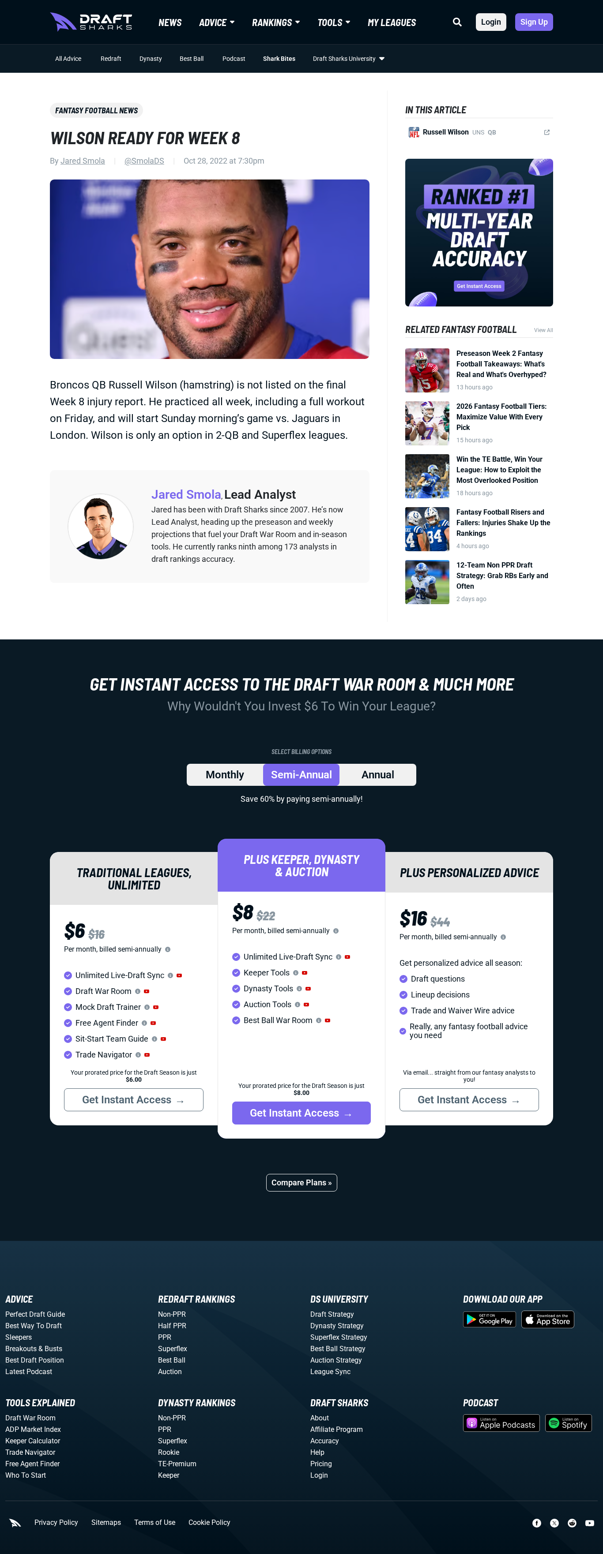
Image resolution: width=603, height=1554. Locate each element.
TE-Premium (177, 1464)
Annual (378, 775)
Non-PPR (172, 1314)
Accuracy (324, 1441)
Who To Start (25, 1475)
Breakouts (21, 1349)
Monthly (225, 775)
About (319, 1418)
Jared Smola (82, 160)
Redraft (111, 58)
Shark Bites (279, 58)
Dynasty (150, 58)
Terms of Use (154, 1523)
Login (491, 21)
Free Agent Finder (32, 1464)
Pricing (321, 1464)
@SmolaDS (144, 160)
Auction (170, 1371)
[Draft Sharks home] (91, 22)
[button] (179, 975)
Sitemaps (106, 1523)
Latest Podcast (28, 1371)
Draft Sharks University (344, 58)
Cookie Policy (209, 1523)
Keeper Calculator (32, 1441)
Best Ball (192, 58)
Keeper (168, 1475)
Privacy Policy (56, 1523)
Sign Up (534, 21)
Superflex (172, 1349)
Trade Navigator (30, 1452)
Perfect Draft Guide (35, 1314)
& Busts (50, 1349)
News (169, 22)
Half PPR (172, 1326)
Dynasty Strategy (337, 1326)
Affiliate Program (336, 1429)
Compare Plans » (301, 1182)
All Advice (68, 58)
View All (543, 330)
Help (317, 1452)
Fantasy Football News (96, 110)
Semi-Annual (301, 775)
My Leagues (392, 22)
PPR (164, 1337)
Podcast (233, 58)
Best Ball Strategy (338, 1349)
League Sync (330, 1371)
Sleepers (18, 1337)
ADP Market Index (33, 1429)
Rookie (168, 1452)
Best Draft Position (34, 1360)
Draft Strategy (332, 1314)
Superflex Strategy (338, 1337)
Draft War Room (30, 1418)
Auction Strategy (336, 1360)
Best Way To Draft (33, 1326)
